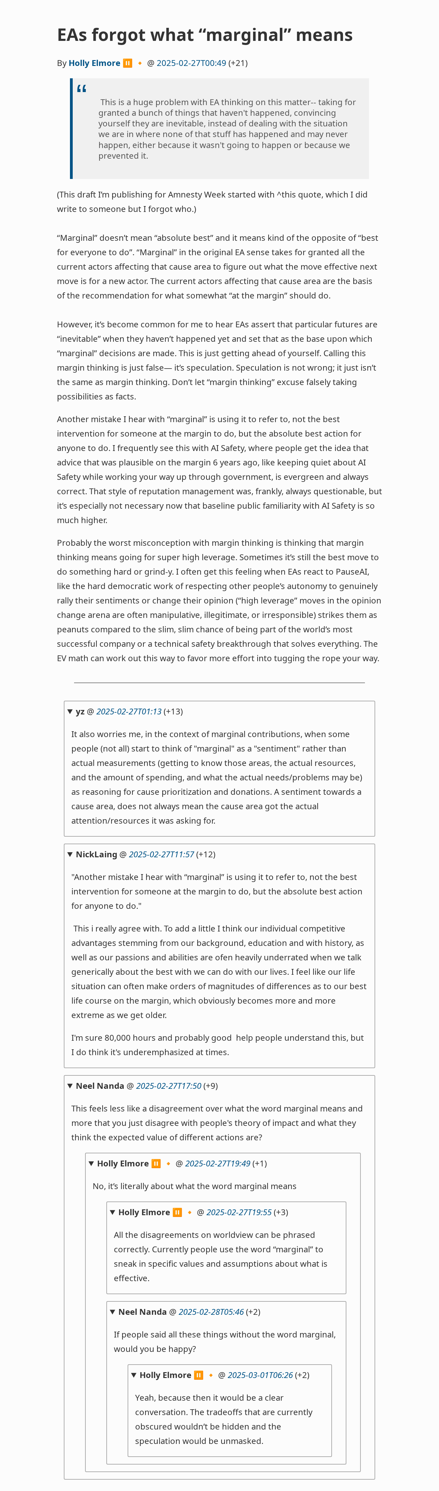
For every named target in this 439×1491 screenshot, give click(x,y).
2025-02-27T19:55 (239, 1212)
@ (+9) (147, 1085)
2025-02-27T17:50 (168, 1085)
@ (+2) (189, 1311)
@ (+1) (182, 1163)
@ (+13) (129, 711)
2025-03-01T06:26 (260, 1374)
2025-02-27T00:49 (191, 62)
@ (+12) (145, 854)
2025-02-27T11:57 (161, 854)
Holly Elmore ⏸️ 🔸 (107, 62)
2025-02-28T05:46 (211, 1311)
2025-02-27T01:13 (129, 711)
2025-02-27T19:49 (217, 1163)
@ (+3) (203, 1212)
